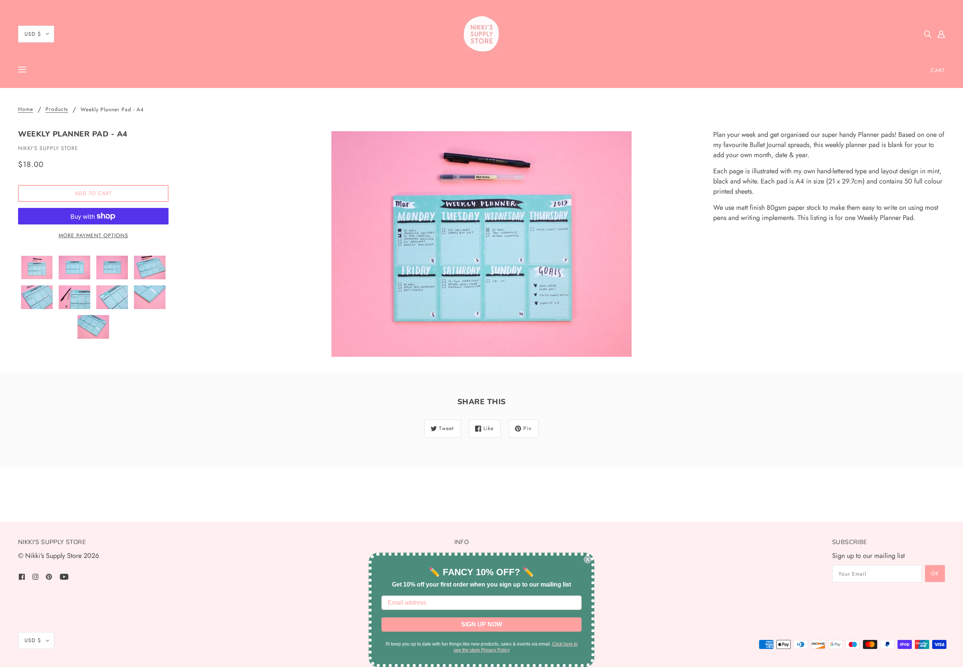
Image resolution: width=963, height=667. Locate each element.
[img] (927, 34)
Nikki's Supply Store (48, 148)
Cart (938, 70)
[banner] (481, 34)
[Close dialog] (587, 559)
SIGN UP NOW (481, 624)
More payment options (93, 235)
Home (25, 109)
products (57, 109)
